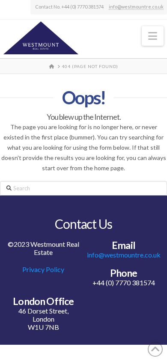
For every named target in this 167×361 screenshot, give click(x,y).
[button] (153, 36)
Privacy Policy (43, 269)
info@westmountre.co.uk (136, 6)
